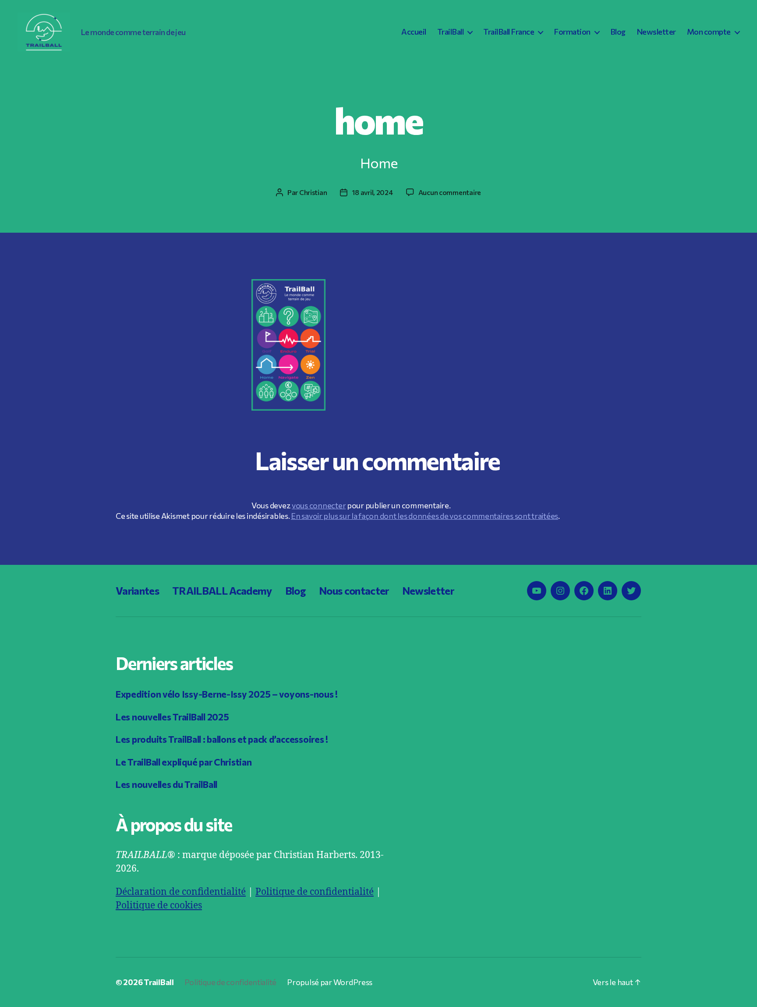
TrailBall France (508, 31)
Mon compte (709, 31)
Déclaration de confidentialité (181, 892)
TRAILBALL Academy (222, 590)
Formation (572, 31)
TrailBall (450, 31)
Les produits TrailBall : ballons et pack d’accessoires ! (222, 739)
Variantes (137, 590)
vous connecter (319, 505)
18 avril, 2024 (372, 192)
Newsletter (656, 31)
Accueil (413, 31)
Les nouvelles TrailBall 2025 (172, 716)
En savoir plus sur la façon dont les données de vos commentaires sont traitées (424, 516)
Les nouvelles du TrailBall (166, 784)
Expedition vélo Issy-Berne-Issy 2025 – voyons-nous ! (227, 693)
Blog (618, 31)
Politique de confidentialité (314, 892)
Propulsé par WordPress (329, 982)
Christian (313, 192)
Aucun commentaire (449, 192)
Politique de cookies (159, 905)
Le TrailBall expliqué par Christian (184, 761)
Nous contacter (354, 590)
